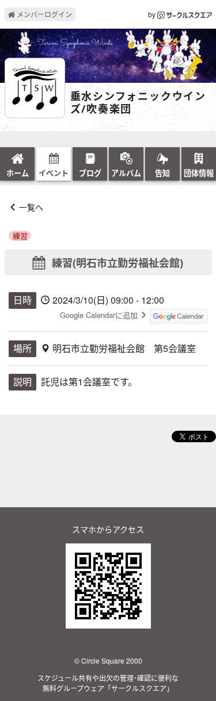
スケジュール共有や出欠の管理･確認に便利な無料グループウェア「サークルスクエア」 (108, 683)
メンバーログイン (43, 14)
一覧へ (31, 207)
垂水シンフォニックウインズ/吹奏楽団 (138, 102)
